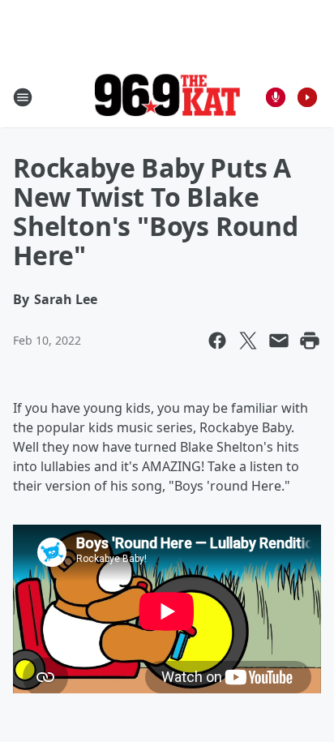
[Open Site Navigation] (22, 97)
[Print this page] (309, 340)
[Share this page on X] (248, 340)
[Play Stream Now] (307, 97)
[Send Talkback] (275, 97)
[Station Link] (167, 97)
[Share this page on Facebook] (217, 340)
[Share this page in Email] (279, 340)
